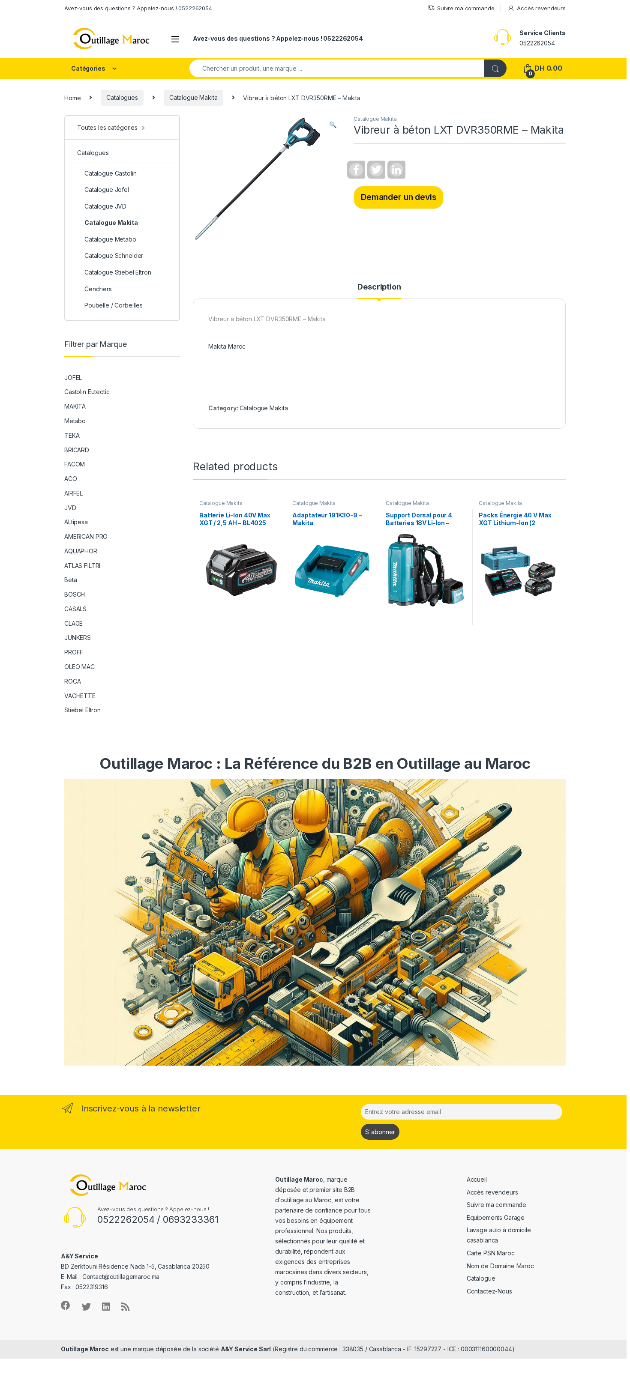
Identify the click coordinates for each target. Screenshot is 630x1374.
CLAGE (73, 623)
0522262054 (537, 43)
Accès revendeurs (541, 8)
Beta (70, 579)
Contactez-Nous (489, 1291)
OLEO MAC (79, 666)
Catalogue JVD (105, 206)
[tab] (379, 291)
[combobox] (337, 68)
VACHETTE (80, 695)
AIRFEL (73, 493)
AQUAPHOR (80, 551)
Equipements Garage (496, 1217)
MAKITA (75, 406)
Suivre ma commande (465, 8)
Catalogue (481, 1278)
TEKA (71, 435)
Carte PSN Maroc (491, 1253)
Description (379, 287)
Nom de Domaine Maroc (500, 1265)
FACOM (74, 464)
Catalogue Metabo (110, 239)
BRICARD (76, 450)
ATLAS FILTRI (82, 565)
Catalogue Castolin (110, 173)
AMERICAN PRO (86, 536)
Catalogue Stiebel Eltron (117, 272)
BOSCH (74, 594)
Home (72, 97)
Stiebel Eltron (82, 710)
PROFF (73, 652)
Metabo (75, 420)
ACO (70, 478)
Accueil (477, 1179)
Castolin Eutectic (87, 391)
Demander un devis (398, 197)
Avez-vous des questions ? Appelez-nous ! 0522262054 (138, 8)
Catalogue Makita (193, 97)
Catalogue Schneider (113, 255)
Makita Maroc (227, 346)
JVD (70, 507)
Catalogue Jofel (106, 189)
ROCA (72, 681)
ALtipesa (76, 522)
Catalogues (122, 97)
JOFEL (73, 377)
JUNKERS (77, 637)
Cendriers (98, 289)
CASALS (75, 608)
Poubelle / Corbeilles (113, 305)
